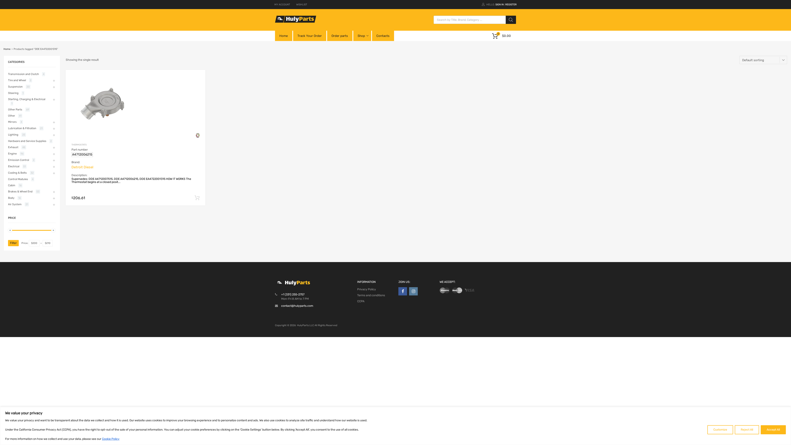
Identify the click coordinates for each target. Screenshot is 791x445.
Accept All (773, 429)
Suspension (15, 86)
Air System (15, 204)
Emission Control (18, 160)
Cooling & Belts (17, 172)
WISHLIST (301, 4)
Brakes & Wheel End (20, 191)
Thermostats (79, 144)
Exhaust (13, 147)
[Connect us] (402, 291)
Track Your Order (309, 36)
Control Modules (18, 179)
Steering (13, 93)
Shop (361, 36)
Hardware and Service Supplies (27, 141)
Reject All (747, 429)
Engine (12, 153)
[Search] (511, 20)
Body (11, 197)
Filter (13, 243)
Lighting (13, 134)
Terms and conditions (371, 295)
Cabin (11, 185)
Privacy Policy (366, 289)
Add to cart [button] (197, 198)
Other (11, 115)
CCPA (360, 301)
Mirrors (12, 121)
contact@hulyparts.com (297, 306)
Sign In (499, 4)
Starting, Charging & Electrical (26, 99)
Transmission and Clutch (23, 74)
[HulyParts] (295, 21)
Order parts (339, 36)
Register (511, 4)
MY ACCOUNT (282, 4)
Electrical (13, 166)
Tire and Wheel (17, 80)
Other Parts (15, 109)
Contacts (383, 36)
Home (283, 36)
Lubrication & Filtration (22, 128)
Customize (720, 429)
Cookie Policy (110, 439)
